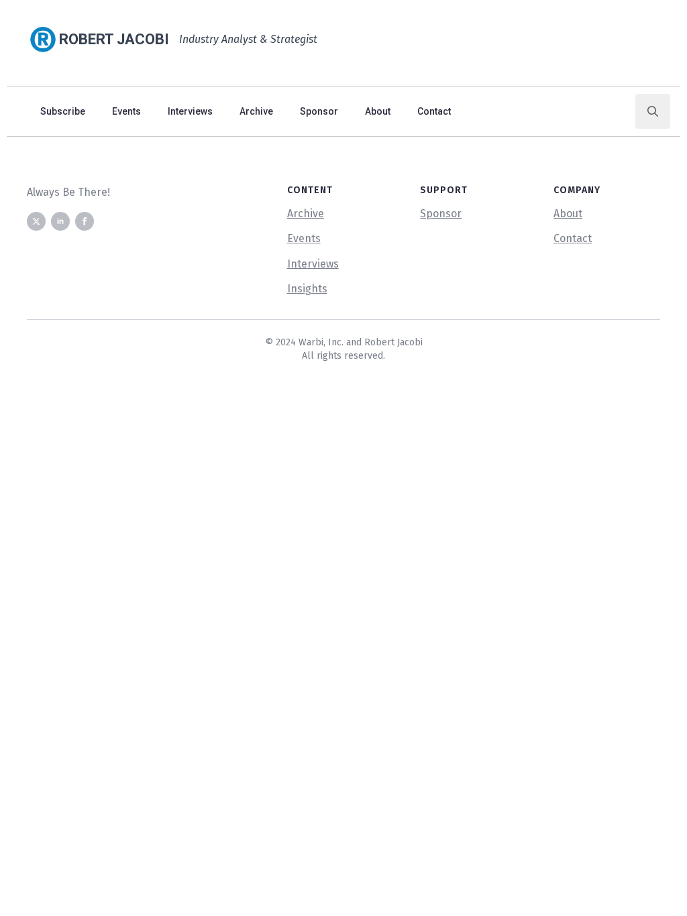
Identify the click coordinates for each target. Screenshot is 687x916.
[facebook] (84, 221)
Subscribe (62, 111)
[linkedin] (60, 221)
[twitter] (36, 221)
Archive (256, 111)
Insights (307, 288)
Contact (434, 111)
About (377, 111)
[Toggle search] (652, 111)
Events (126, 111)
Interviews (190, 111)
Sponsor (319, 111)
